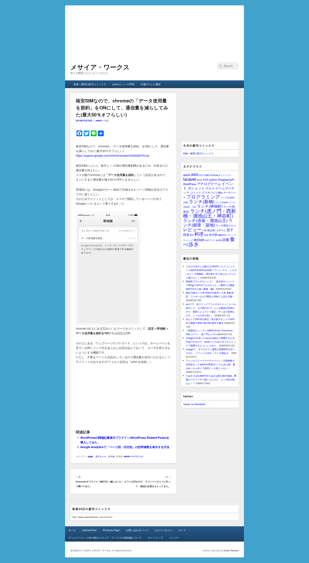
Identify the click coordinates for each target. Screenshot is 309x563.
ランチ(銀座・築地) (208, 222)
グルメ (210, 188)
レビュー (192, 229)
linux (199, 180)
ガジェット (100, 456)
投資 (186, 234)
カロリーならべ (163, 530)
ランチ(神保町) (210, 206)
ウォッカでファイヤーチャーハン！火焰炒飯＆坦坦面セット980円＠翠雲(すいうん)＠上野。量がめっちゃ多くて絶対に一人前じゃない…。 (210, 364)
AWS (195, 174)
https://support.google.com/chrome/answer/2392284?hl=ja (112, 155)
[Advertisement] (154, 30)
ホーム (72, 530)
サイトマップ (155, 537)
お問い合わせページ (137, 530)
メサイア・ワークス (100, 66)
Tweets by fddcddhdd (194, 404)
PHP (205, 180)
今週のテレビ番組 (151, 84)
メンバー (174, 537)
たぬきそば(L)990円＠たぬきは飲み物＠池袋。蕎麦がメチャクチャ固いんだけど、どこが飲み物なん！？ (211, 379)
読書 (225, 239)
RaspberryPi (226, 179)
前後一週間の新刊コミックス (89, 84)
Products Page (111, 530)
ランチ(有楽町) (222, 202)
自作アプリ (210, 240)
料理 (199, 234)
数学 (192, 234)
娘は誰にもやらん (216, 230)
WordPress (189, 184)
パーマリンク (137, 456)
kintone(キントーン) (220, 175)
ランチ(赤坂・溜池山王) (205, 220)
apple (90, 456)
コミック (195, 192)
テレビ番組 (217, 192)
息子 (230, 229)
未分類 (213, 234)
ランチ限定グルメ (226, 225)
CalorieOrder (89, 530)
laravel (189, 179)
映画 (206, 234)
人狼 (204, 230)
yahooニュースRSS (123, 84)
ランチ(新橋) (202, 201)
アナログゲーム (209, 183)
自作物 (219, 240)
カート (182, 530)
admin (98, 120)
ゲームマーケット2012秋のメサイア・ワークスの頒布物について (105, 537)
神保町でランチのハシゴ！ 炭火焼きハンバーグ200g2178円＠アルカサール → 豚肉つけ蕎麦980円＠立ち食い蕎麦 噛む (210, 285)
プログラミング (203, 196)
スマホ (111, 456)
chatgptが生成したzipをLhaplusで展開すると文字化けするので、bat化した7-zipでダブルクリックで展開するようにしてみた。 (211, 341)
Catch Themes (231, 550)
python (213, 180)
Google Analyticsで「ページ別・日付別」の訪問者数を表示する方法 (124, 447)
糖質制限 (199, 240)
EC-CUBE (204, 175)
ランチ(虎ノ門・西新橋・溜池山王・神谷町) (209, 213)
